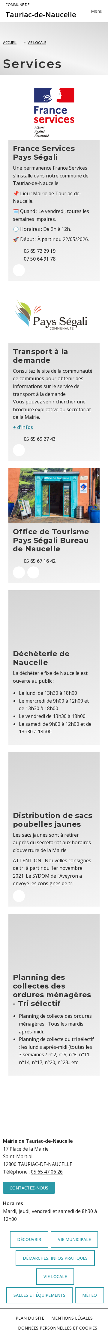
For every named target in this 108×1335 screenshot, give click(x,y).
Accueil (9, 42)
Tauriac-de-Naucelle (40, 11)
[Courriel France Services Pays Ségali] (19, 270)
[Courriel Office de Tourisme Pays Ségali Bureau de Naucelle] (33, 572)
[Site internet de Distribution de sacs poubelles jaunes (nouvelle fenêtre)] (19, 896)
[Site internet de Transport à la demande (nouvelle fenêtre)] (19, 450)
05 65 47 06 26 (47, 1171)
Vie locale (37, 42)
